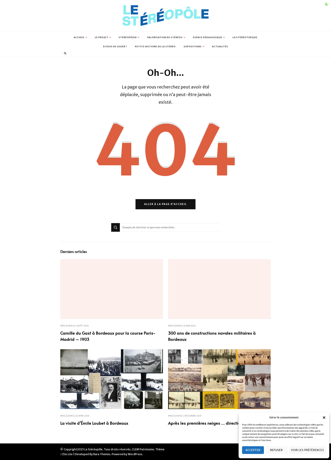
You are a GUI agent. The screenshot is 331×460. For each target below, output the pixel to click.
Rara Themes (101, 454)
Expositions (193, 46)
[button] (324, 417)
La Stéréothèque (245, 37)
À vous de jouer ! (115, 46)
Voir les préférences (307, 450)
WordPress (135, 454)
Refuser (276, 450)
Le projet (101, 37)
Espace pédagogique (207, 37)
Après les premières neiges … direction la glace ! (215, 423)
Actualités (220, 46)
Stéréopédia (128, 37)
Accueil (79, 37)
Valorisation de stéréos (165, 37)
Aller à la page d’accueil (165, 204)
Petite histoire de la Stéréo (155, 46)
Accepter (252, 450)
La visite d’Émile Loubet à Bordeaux (94, 423)
